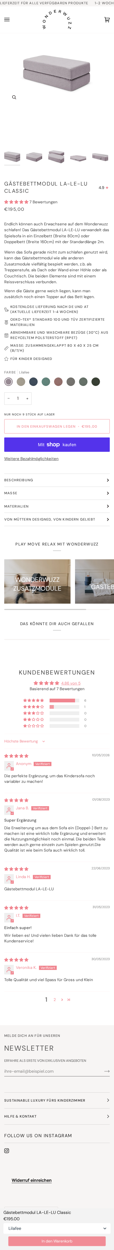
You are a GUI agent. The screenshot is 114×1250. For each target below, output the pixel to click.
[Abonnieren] (103, 1071)
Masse (10, 493)
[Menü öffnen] (12, 19)
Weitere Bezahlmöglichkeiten (31, 458)
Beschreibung (18, 480)
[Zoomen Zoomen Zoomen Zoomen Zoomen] (57, 89)
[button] (16, 202)
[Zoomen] (14, 97)
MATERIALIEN (16, 506)
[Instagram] (6, 1150)
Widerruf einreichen (32, 1180)
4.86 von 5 (71, 683)
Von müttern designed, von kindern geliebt (49, 519)
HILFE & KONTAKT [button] (20, 1116)
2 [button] (55, 999)
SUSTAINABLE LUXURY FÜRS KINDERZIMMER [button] (44, 1100)
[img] (16, 756)
